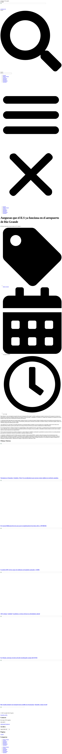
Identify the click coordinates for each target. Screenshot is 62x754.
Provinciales (5, 80)
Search (1, 10)
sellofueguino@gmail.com (5, 724)
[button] (31, 144)
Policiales (5, 79)
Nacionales (5, 78)
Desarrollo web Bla (3, 715)
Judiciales (5, 81)
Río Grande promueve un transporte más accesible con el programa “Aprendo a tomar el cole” (23, 704)
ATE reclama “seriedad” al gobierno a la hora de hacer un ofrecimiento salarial (20, 613)
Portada (4, 75)
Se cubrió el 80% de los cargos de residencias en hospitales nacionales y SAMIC (20, 569)
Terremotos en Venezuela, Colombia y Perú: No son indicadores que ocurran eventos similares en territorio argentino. (29, 478)
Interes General (6, 76)
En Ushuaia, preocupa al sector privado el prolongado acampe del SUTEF (19, 657)
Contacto (2, 734)
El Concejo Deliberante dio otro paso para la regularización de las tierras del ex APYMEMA (23, 525)
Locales (4, 77)
